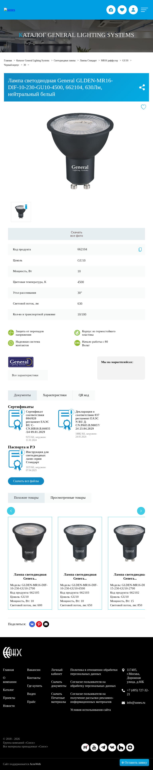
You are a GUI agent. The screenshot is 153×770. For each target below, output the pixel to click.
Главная (8, 60)
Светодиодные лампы (65, 60)
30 (25, 65)
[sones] (9, 10)
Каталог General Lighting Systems (33, 60)
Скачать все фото (76, 234)
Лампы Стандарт (88, 60)
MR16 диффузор (110, 60)
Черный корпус (12, 65)
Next (141, 511)
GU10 (125, 60)
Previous (11, 511)
